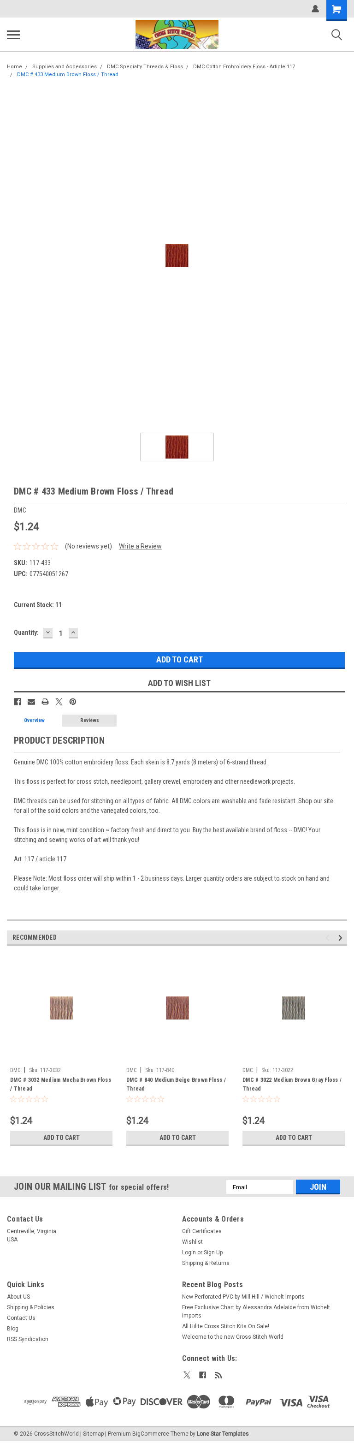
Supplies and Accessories (64, 67)
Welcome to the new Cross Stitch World (232, 1337)
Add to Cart (61, 1137)
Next (341, 938)
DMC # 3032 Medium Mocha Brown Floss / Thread (60, 1084)
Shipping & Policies (30, 1307)
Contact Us (21, 1318)
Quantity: (26, 632)
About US (18, 1297)
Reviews (89, 720)
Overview (34, 720)
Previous (328, 938)
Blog (12, 1328)
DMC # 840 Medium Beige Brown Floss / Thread (176, 1084)
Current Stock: (38, 604)
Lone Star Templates (223, 1434)
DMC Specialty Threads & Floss (145, 67)
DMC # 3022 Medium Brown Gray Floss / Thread (292, 1084)
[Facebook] (17, 701)
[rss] (218, 1374)
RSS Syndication (27, 1339)
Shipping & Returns (206, 1263)
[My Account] (315, 8)
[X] (59, 701)
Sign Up (213, 1252)
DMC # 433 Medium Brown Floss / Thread (67, 75)
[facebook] (202, 1374)
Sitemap (93, 1434)
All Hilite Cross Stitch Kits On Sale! (225, 1326)
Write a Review (140, 546)
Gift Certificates (202, 1231)
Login (189, 1252)
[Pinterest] (73, 701)
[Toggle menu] (13, 34)
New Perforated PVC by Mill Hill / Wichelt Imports (243, 1297)
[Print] (45, 701)
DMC (15, 1070)
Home (14, 67)
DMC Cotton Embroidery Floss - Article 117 (244, 67)
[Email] (31, 701)
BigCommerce (150, 1434)
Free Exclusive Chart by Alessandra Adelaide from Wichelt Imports (256, 1311)
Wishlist (192, 1242)
